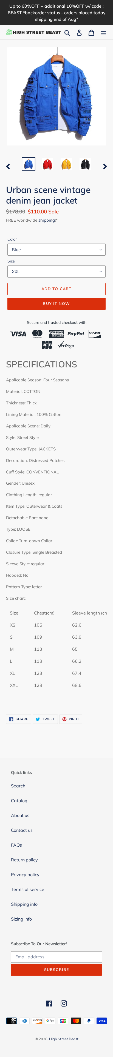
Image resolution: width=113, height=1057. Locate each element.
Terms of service (27, 889)
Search (18, 786)
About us (20, 815)
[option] (28, 164)
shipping (46, 220)
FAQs (16, 845)
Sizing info (21, 919)
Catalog (19, 800)
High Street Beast (63, 1039)
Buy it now (56, 303)
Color (12, 239)
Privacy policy (25, 874)
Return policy (24, 859)
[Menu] (103, 32)
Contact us (22, 830)
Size (11, 261)
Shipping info (24, 904)
